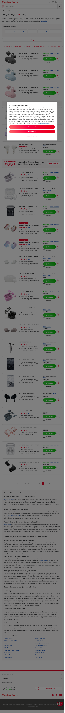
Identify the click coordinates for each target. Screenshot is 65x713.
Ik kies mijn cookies (32, 136)
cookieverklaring (45, 123)
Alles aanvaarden (32, 127)
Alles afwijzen (32, 131)
